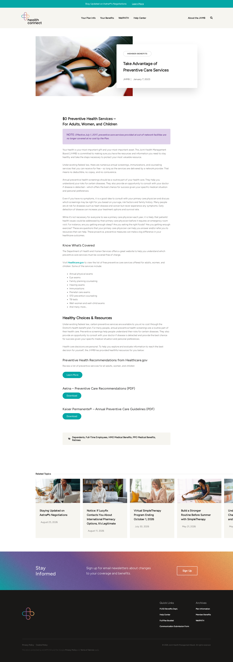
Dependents (78, 437)
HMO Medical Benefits (120, 437)
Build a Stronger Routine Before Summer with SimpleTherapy (196, 515)
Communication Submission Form (174, 626)
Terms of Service (87, 650)
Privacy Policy (28, 645)
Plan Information (203, 609)
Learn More (138, 4)
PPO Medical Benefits (144, 437)
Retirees (76, 440)
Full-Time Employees (96, 437)
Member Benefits (137, 53)
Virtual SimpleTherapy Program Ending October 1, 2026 (147, 515)
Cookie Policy (42, 645)
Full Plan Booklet (167, 620)
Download (72, 395)
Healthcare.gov (76, 262)
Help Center (165, 614)
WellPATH (200, 620)
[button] (211, 18)
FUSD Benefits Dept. (169, 609)
